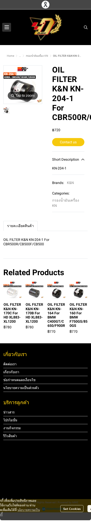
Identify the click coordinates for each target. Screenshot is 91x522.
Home (10, 55)
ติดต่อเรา (10, 364)
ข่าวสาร (9, 412)
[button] (86, 27)
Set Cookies (72, 509)
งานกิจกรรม (12, 428)
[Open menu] (6, 27)
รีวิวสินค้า (10, 436)
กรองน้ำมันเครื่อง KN (37, 55)
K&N (70, 183)
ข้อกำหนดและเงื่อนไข (19, 380)
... (20, 55)
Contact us (68, 142)
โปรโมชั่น (10, 420)
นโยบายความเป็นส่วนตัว (21, 388)
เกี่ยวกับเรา (11, 372)
